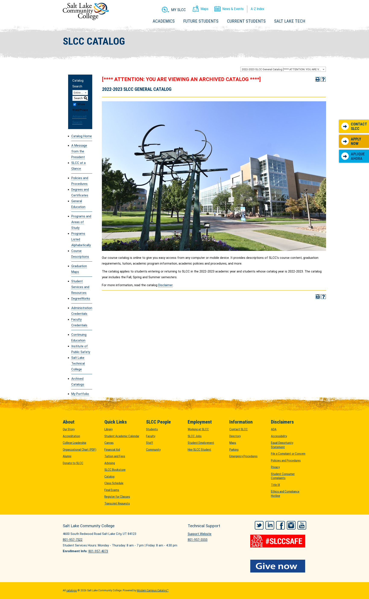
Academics (164, 21)
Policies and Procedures (286, 460)
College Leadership (74, 443)
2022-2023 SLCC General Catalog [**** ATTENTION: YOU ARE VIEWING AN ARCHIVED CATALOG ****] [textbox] (284, 69)
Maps (232, 443)
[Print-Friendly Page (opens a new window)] (317, 79)
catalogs (71, 590)
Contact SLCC (359, 126)
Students (152, 429)
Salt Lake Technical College (78, 363)
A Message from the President (79, 151)
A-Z (257, 9)
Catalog (109, 476)
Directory (235, 436)
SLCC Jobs (195, 436)
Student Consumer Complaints (283, 476)
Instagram (291, 525)
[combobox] (283, 69)
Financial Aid (112, 450)
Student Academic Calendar (121, 436)
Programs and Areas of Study (81, 222)
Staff (149, 443)
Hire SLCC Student (199, 450)
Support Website (199, 534)
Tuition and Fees (114, 456)
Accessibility (279, 436)
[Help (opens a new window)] (323, 79)
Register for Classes (117, 497)
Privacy (275, 467)
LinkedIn (269, 525)
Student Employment (201, 443)
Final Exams (111, 490)
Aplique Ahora (358, 156)
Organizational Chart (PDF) (79, 450)
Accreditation (71, 436)
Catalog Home (81, 136)
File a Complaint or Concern (288, 454)
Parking (234, 450)
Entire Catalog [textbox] (81, 92)
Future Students (200, 21)
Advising (109, 463)
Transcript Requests (117, 503)
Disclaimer (165, 285)
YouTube (301, 525)
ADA (274, 429)
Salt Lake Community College (86, 11)
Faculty (150, 436)
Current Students (246, 21)
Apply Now (356, 141)
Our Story (69, 429)
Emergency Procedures (243, 456)
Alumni (67, 456)
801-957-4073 (98, 551)
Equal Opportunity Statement (282, 445)
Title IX (275, 485)
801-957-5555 (197, 540)
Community (153, 450)
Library (108, 429)
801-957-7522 (72, 540)
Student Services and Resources (80, 287)
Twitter (259, 525)
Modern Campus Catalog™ (152, 590)
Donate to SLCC (73, 463)
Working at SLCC (198, 429)
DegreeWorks (80, 298)
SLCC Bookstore (115, 470)
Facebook (280, 525)
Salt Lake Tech (289, 21)
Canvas (109, 443)
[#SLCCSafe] (278, 541)
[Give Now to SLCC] (278, 566)
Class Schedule (113, 483)
